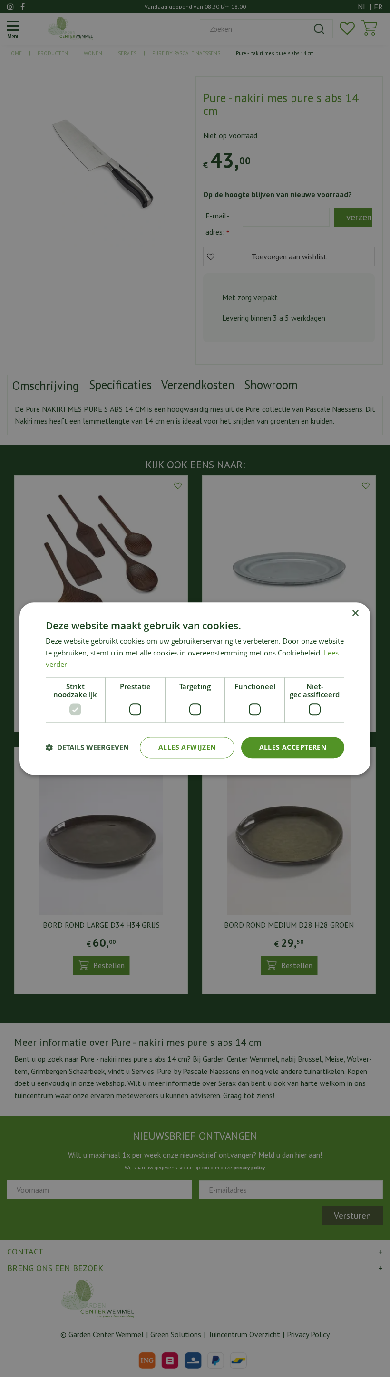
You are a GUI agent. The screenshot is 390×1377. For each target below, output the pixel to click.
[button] (87, 747)
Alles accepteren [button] (292, 746)
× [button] (355, 613)
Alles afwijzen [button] (187, 746)
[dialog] (195, 688)
